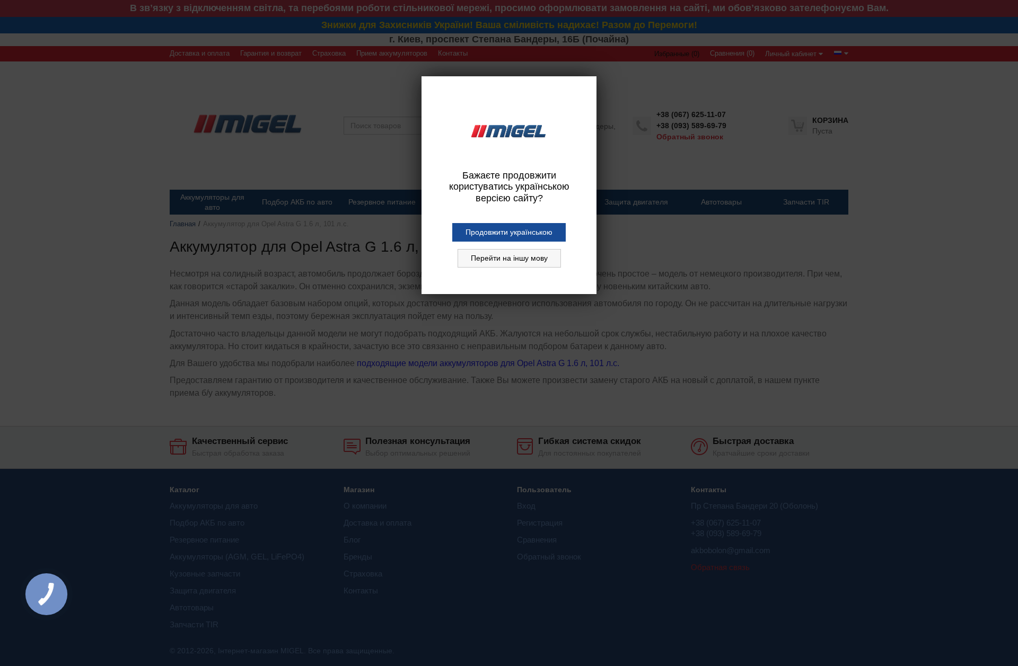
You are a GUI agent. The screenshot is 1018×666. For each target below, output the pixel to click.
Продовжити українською (509, 232)
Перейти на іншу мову (509, 258)
